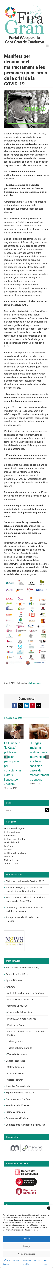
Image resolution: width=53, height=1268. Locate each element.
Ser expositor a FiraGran (18, 1099)
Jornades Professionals (18, 1086)
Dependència (13, 832)
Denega (26, 1246)
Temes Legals (11, 863)
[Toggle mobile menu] (47, 45)
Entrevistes (10, 835)
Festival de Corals (16, 1025)
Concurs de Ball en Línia (19, 1012)
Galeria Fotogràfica (15, 1060)
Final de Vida (13, 842)
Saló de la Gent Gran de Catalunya (23, 967)
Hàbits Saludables (16, 853)
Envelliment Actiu (16, 839)
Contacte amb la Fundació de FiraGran (25, 1124)
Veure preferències (26, 1254)
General (8, 849)
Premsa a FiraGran (15, 1112)
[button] (49, 1208)
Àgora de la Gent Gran (17, 974)
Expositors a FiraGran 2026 (20, 1092)
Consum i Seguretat (17, 828)
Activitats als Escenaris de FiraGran (25, 993)
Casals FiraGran (15, 1073)
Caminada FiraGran (17, 1005)
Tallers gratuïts (15, 1041)
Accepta (26, 1239)
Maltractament (34, 683)
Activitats (10, 986)
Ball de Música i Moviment (20, 999)
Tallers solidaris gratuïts (19, 1048)
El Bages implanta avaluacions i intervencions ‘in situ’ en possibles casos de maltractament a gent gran (39, 761)
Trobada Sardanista (17, 1054)
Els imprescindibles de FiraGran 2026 (25, 881)
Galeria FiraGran (15, 1067)
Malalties (8, 856)
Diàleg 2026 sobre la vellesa (21, 1018)
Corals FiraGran (15, 1079)
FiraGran (8, 846)
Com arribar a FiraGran (17, 1118)
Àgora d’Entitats (14, 980)
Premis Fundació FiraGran (19, 1105)
